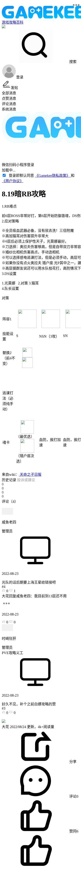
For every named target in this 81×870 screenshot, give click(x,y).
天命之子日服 (30, 474)
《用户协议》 (12, 181)
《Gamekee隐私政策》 (53, 175)
